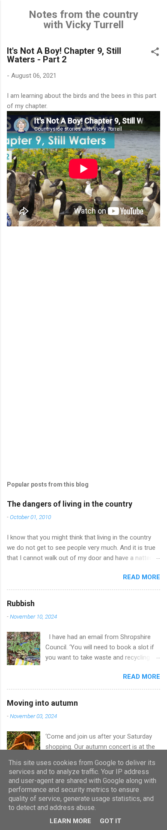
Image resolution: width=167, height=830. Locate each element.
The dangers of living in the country (69, 503)
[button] (155, 53)
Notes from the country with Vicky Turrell (83, 20)
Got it (110, 821)
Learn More (70, 821)
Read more (141, 577)
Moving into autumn (42, 702)
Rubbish (21, 603)
